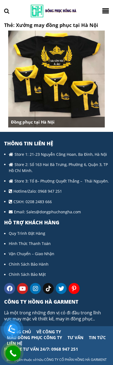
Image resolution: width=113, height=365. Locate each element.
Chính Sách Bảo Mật (27, 274)
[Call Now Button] (13, 353)
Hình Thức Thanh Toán (30, 243)
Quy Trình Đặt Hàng (27, 233)
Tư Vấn (75, 337)
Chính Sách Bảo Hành (29, 264)
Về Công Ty (48, 331)
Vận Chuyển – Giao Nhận (31, 253)
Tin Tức (97, 337)
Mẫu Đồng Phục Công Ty (34, 337)
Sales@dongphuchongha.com (53, 211)
